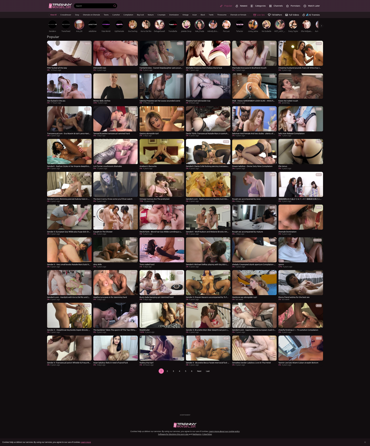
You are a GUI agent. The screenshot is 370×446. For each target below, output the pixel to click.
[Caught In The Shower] (115, 220)
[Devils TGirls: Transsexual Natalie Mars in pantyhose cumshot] (208, 121)
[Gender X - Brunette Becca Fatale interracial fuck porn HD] (208, 351)
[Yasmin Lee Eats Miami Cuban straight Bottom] (300, 351)
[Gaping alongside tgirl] (162, 121)
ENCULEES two (99, 68)
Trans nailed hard (147, 264)
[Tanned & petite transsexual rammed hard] (115, 121)
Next (199, 371)
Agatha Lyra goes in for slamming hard (110, 297)
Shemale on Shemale (91, 15)
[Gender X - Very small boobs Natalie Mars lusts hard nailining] (69, 252)
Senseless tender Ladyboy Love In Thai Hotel (251, 363)
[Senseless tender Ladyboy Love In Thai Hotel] (254, 351)
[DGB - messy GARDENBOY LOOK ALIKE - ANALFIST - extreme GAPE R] (254, 88)
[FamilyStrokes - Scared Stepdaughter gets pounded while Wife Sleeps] (162, 56)
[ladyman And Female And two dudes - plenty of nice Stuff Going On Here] (254, 121)
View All (53, 15)
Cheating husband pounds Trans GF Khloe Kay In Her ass (299, 68)
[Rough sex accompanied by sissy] (254, 187)
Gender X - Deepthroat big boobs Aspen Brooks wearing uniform (68, 330)
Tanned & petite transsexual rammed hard (111, 133)
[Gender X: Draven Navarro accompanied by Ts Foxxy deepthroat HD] (208, 285)
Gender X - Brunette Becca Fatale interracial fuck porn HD (207, 363)
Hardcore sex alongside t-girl (244, 297)
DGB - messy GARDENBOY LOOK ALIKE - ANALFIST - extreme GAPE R (253, 101)
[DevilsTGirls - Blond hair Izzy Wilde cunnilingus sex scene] (162, 220)
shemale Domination (287, 232)
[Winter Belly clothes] (115, 88)
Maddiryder (145, 330)
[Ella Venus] (300, 154)
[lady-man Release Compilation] (300, 121)
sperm (281, 264)
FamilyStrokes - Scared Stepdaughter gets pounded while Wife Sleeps (161, 68)
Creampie (161, 15)
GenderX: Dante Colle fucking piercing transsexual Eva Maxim (207, 166)
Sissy (77, 15)
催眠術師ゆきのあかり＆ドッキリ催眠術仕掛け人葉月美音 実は (299, 199)
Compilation (128, 15)
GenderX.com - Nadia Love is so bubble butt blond (207, 199)
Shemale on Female (238, 15)
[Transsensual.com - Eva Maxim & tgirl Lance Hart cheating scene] (69, 121)
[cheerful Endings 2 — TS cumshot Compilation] (300, 318)
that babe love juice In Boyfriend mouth (249, 68)
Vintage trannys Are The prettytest (155, 199)
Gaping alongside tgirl (149, 133)
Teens (106, 15)
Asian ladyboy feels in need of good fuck (110, 363)
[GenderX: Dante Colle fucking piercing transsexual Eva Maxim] (208, 154)
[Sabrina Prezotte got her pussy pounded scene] (162, 88)
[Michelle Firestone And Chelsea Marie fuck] (208, 56)
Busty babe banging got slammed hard (156, 297)
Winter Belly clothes (101, 101)
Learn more (86, 442)
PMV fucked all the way (57, 68)
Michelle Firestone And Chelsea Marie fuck (204, 68)
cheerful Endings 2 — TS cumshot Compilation (298, 330)
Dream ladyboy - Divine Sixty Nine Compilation (252, 166)
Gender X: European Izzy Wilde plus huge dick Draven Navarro (68, 232)
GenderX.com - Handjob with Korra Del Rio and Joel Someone (68, 297)
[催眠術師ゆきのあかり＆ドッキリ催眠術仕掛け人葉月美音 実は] (300, 187)
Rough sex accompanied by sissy (246, 199)
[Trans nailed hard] (162, 252)
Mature (151, 15)
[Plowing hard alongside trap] (208, 88)
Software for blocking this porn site (173, 434)
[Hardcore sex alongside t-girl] (254, 285)
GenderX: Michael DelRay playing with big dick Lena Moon (207, 264)
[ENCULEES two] (115, 56)
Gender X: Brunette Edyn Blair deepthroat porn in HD (207, 330)
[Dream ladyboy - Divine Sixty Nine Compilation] (254, 154)
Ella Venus (282, 166)
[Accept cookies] (365, 442)
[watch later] (50, 44)
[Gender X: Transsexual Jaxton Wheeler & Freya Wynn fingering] (69, 351)
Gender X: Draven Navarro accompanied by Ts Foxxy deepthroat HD (207, 297)
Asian (194, 15)
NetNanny (196, 434)
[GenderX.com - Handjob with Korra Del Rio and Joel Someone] (69, 285)
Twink (211, 15)
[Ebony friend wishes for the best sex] (300, 285)
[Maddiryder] (162, 318)
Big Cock (140, 15)
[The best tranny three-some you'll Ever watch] (115, 187)
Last (208, 371)
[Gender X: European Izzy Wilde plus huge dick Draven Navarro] (69, 220)
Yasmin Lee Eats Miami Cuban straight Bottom (298, 363)
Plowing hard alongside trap (198, 101)
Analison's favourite (148, 166)
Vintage (185, 15)
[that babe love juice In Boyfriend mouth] (254, 56)
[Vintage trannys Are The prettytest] (162, 187)
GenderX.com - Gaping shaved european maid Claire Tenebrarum (254, 330)
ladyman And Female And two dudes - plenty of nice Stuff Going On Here (253, 133)
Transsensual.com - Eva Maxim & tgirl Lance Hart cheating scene (68, 133)
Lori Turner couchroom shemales (107, 166)
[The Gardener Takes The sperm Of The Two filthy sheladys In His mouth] (115, 318)
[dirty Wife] (115, 252)
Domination (174, 15)
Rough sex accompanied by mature (247, 232)
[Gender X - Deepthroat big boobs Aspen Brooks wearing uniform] (69, 318)
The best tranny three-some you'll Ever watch (112, 199)
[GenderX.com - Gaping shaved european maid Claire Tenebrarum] (254, 318)
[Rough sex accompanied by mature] (254, 220)
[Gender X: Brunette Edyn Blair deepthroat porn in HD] (208, 318)
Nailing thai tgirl (146, 363)
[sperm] (300, 252)
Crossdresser (65, 15)
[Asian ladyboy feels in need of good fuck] (115, 351)
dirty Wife (97, 264)
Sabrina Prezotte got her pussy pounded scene (160, 101)
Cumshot (116, 15)
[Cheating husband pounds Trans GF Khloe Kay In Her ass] (300, 56)
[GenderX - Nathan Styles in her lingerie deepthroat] (69, 154)
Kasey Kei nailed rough (288, 101)
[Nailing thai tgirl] (162, 351)
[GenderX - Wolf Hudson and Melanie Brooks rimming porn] (208, 220)
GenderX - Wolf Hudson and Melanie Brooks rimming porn (207, 232)
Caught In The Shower (103, 232)
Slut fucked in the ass (56, 101)
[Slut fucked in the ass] (69, 88)
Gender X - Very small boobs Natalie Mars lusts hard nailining (68, 264)
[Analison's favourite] (162, 154)
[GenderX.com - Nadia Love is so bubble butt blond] (208, 187)
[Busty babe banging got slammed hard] (162, 285)
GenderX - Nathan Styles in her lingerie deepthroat (68, 166)
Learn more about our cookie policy (224, 431)
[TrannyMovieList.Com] (60, 5)
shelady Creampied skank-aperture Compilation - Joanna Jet (254, 264)
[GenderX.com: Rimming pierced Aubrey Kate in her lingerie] (69, 187)
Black (203, 15)
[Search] (114, 5)
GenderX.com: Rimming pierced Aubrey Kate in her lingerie (68, 199)
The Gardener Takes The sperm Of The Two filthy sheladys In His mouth (114, 330)
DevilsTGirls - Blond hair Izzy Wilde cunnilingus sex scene (161, 232)
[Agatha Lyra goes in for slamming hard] (115, 285)
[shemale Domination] (300, 220)
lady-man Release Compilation (291, 133)
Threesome (222, 15)
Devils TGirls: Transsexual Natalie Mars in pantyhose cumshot (207, 133)
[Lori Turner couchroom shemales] (115, 154)
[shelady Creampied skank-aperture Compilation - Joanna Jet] (254, 252)
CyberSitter (207, 434)
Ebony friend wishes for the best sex (294, 297)
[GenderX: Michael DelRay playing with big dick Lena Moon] (208, 252)
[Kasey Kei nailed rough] (300, 88)
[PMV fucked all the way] (69, 56)
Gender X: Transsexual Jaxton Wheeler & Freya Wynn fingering (68, 363)
